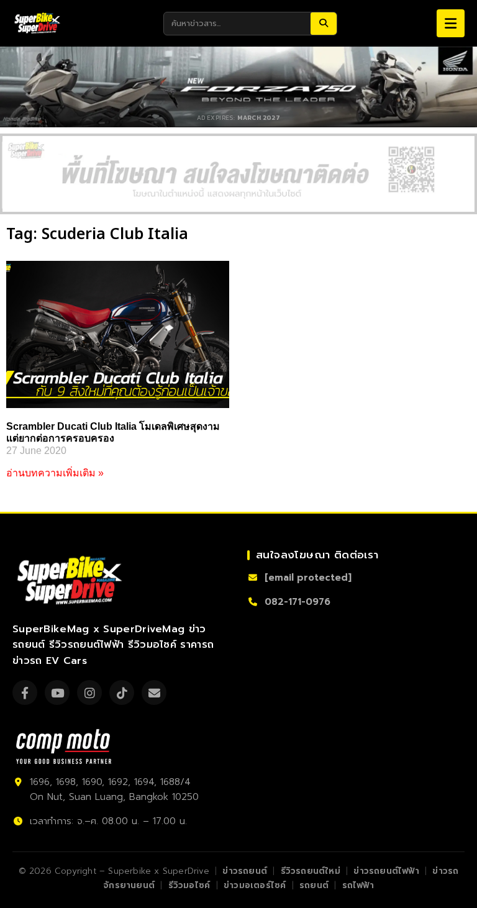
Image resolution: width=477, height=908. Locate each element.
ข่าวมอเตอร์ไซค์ (255, 885)
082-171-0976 (297, 602)
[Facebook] (24, 692)
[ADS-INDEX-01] (238, 174)
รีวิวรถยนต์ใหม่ (310, 871)
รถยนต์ (314, 885)
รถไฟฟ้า (358, 885)
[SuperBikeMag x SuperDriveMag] (71, 580)
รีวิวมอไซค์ (189, 885)
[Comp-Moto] (63, 746)
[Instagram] (89, 692)
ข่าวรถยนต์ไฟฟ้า (386, 871)
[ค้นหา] (324, 23)
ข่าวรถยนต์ (244, 871)
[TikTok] (121, 692)
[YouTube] (57, 692)
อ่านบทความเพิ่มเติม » (55, 473)
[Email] (154, 692)
